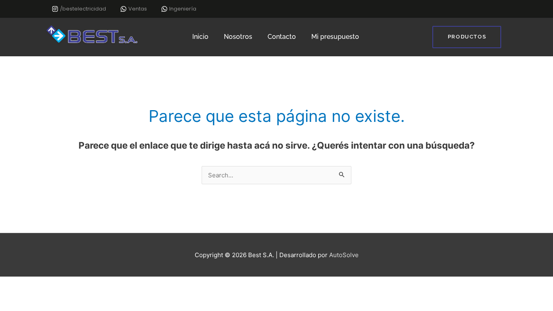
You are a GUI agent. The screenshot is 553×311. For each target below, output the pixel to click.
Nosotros (238, 36)
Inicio (200, 36)
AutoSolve (344, 255)
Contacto (282, 36)
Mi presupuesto (335, 36)
